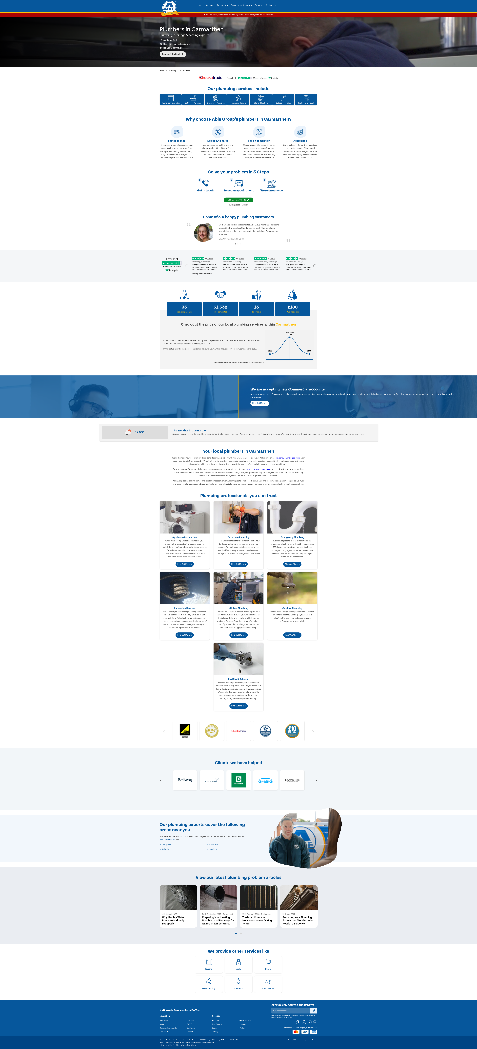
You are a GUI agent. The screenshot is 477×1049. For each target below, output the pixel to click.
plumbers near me (167, 839)
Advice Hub (164, 1021)
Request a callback (171, 54)
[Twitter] (310, 1022)
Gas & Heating (245, 1021)
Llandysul (212, 849)
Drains (242, 1028)
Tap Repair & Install (238, 679)
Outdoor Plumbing (292, 608)
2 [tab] (237, 243)
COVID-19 (191, 1024)
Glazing (215, 1032)
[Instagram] (304, 1022)
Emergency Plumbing (292, 537)
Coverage (190, 1021)
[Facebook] (298, 1022)
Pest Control (217, 1024)
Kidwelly (165, 849)
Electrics (242, 1024)
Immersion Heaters (184, 608)
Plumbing (172, 71)
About (162, 1024)
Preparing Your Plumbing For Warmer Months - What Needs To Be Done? (298, 920)
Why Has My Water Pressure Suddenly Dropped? (173, 920)
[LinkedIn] (315, 1022)
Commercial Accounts (168, 1028)
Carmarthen (185, 71)
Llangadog (166, 845)
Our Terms (191, 1028)
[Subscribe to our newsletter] (313, 1010)
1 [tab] (235, 243)
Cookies (190, 1032)
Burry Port (213, 845)
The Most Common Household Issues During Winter (257, 920)
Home (162, 71)
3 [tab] (240, 243)
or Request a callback (238, 205)
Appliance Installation (184, 537)
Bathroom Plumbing (239, 537)
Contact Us (164, 1032)
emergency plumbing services (287, 458)
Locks (214, 1028)
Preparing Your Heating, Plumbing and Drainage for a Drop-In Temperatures (218, 920)
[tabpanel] (238, 232)
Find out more (258, 403)
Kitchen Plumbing (238, 608)
